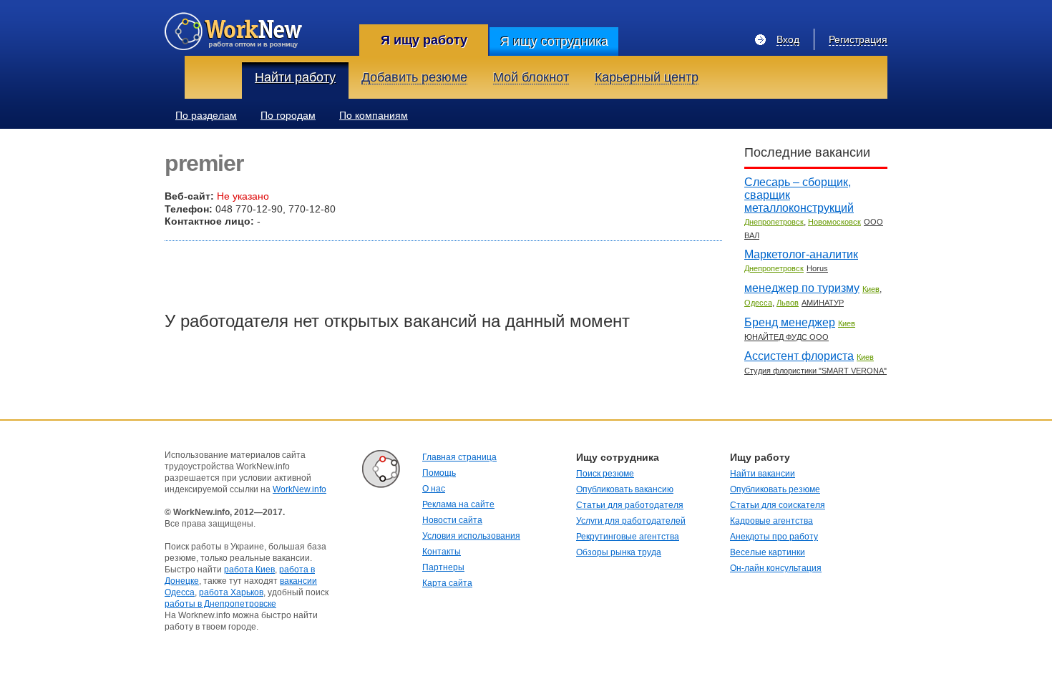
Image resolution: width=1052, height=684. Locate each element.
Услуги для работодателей (631, 521)
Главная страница (459, 457)
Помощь (439, 473)
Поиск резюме (605, 474)
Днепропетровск (774, 222)
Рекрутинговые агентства (627, 537)
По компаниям (373, 115)
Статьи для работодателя (629, 505)
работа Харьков (231, 592)
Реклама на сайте (458, 504)
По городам (288, 115)
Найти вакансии (762, 474)
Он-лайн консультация (776, 568)
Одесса (758, 302)
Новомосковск (834, 222)
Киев (871, 289)
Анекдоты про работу (774, 537)
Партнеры (443, 567)
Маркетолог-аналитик (801, 254)
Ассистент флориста (799, 356)
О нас (433, 489)
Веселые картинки (767, 552)
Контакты (441, 552)
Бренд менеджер (789, 322)
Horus (817, 268)
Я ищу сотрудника (554, 41)
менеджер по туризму (801, 288)
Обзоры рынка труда (618, 552)
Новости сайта (452, 520)
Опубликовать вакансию (624, 489)
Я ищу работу (424, 40)
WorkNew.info (299, 489)
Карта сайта (447, 583)
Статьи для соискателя (777, 505)
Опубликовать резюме (775, 489)
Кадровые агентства (771, 521)
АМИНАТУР (823, 302)
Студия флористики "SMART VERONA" (815, 370)
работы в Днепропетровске (220, 604)
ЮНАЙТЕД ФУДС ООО (786, 337)
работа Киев (249, 570)
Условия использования (471, 536)
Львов (787, 302)
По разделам (206, 115)
